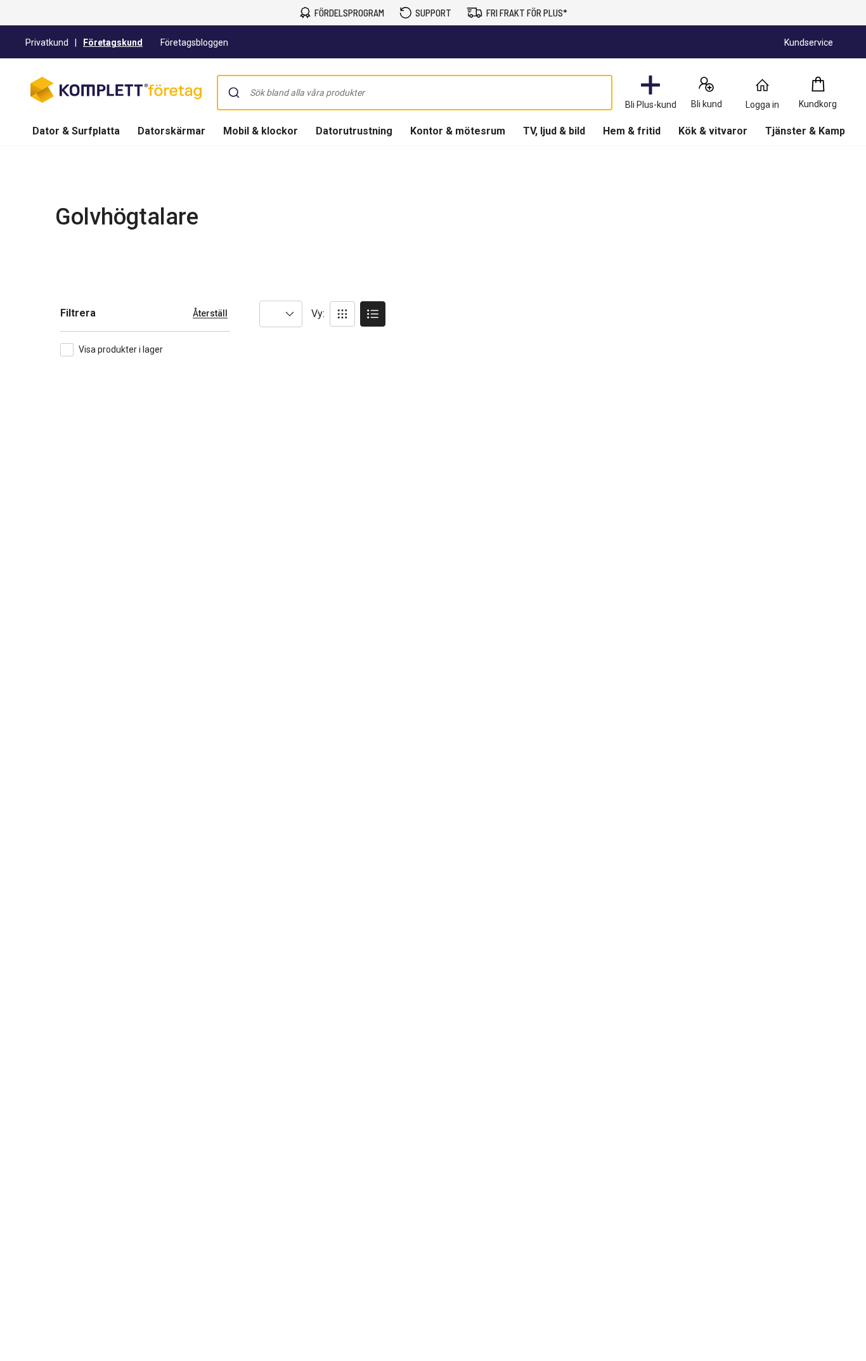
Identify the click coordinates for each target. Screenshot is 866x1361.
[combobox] (414, 92)
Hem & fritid (632, 131)
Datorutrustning (354, 131)
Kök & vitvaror (712, 131)
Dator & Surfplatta (76, 131)
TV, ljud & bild (554, 131)
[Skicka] (234, 92)
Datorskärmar (171, 131)
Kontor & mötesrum (457, 131)
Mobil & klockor (260, 131)
